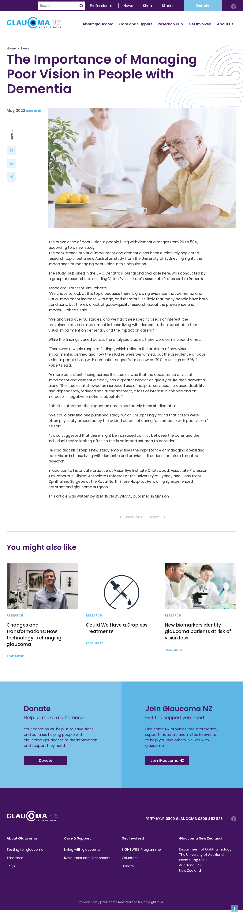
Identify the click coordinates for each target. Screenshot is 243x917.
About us (225, 24)
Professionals (102, 5)
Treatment (16, 857)
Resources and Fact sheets (87, 857)
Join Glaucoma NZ (167, 760)
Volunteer (130, 857)
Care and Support (135, 24)
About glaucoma (98, 24)
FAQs (11, 866)
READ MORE (15, 656)
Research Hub (170, 24)
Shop (147, 5)
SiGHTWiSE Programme (141, 849)
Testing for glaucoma (25, 849)
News (128, 5)
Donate (202, 5)
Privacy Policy (89, 902)
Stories (168, 5)
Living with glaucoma (82, 849)
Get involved (200, 24)
